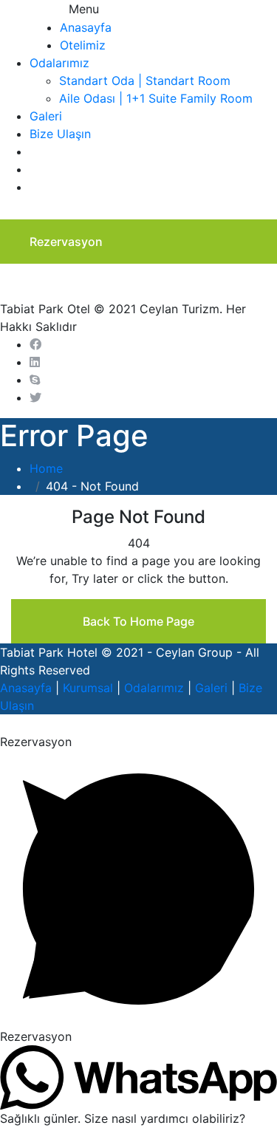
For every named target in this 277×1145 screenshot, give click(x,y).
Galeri (46, 116)
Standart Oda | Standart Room (144, 80)
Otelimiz (83, 45)
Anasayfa (86, 27)
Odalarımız (59, 62)
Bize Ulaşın (60, 133)
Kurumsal (88, 687)
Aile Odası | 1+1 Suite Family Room (156, 98)
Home (50, 468)
